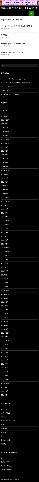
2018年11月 (5, 224)
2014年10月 (5, 387)
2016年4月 (4, 317)
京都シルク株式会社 (8, 421)
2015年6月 (4, 356)
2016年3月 (4, 321)
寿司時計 (4, 35)
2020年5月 (4, 186)
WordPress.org (6, 469)
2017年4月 (4, 271)
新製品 (3, 432)
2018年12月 (5, 221)
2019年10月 (5, 201)
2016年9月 (4, 298)
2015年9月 (4, 344)
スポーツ (4, 409)
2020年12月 (5, 166)
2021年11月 (5, 139)
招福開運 (4, 428)
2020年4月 (4, 190)
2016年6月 (4, 310)
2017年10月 (5, 255)
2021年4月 (4, 155)
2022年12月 (5, 132)
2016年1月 (4, 329)
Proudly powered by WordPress (10, 479)
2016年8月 (4, 302)
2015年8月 (4, 348)
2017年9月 (4, 259)
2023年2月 (4, 128)
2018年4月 (4, 232)
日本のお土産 (5, 440)
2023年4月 (4, 124)
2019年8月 (4, 205)
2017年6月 (4, 263)
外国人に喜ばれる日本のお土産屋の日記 (18, 8)
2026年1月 (4, 116)
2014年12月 (5, 379)
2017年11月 (5, 252)
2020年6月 (4, 182)
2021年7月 (4, 147)
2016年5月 (4, 314)
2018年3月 (4, 236)
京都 (2, 417)
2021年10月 (5, 143)
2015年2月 (4, 372)
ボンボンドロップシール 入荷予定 (13, 79)
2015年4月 (4, 364)
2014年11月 (5, 383)
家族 (2, 424)
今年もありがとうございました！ (12, 94)
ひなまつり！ (5, 90)
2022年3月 (4, 135)
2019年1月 (4, 217)
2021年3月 (4, 159)
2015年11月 (5, 337)
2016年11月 (5, 290)
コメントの (6, 466)
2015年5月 (4, 360)
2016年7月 (4, 306)
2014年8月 (4, 395)
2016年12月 (5, 286)
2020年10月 (5, 170)
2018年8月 (4, 228)
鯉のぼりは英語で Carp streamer (13, 44)
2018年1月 (4, 244)
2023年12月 (5, 120)
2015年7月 (4, 352)
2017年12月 (5, 248)
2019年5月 (4, 209)
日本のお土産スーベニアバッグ (12, 52)
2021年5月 (4, 151)
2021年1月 (4, 162)
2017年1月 (4, 283)
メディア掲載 (5, 413)
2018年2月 (4, 240)
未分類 (3, 444)
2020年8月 (4, 178)
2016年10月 (5, 294)
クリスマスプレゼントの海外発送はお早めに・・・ (18, 83)
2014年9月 (4, 391)
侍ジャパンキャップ (8, 86)
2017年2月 (4, 279)
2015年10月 (5, 341)
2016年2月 (4, 325)
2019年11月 (5, 197)
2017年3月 (4, 275)
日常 (2, 436)
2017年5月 (4, 267)
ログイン (4, 458)
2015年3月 (4, 368)
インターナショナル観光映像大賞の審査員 (16, 26)
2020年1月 (4, 193)
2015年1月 (4, 375)
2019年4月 (4, 213)
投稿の (5, 462)
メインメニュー (36, 8)
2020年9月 (4, 174)
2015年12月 (5, 333)
